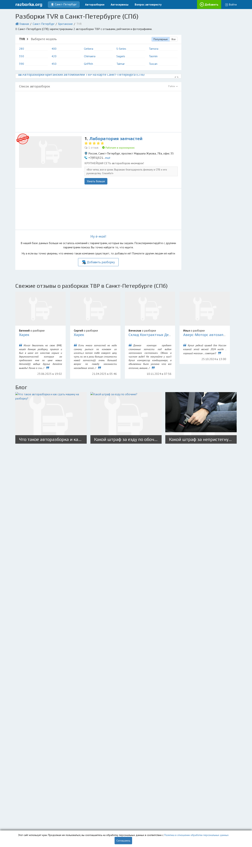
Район (172, 86)
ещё (107, 157)
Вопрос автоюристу (148, 4)
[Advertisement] (98, 111)
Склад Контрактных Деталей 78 (156, 334)
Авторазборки (94, 4)
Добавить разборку (101, 262)
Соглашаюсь (123, 840)
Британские (65, 24)
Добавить (211, 4)
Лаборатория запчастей (115, 138)
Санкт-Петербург (43, 24)
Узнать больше (96, 181)
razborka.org (28, 4)
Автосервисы (119, 4)
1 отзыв (93, 147)
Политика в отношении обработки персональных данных (196, 835)
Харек (24, 334)
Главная (24, 24)
